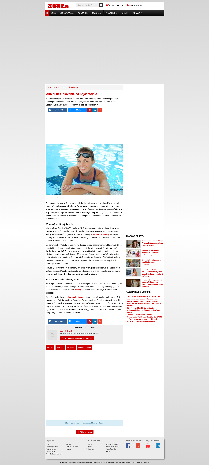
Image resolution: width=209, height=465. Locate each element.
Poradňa (137, 13)
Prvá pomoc (90, 449)
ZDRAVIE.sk (52, 87)
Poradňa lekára (111, 449)
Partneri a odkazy (72, 447)
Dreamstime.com (57, 198)
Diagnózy (89, 447)
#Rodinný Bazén (84, 347)
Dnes (53, 13)
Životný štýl (73, 87)
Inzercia (68, 444)
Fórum (124, 13)
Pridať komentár (85, 432)
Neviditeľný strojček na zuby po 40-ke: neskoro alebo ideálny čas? (150, 253)
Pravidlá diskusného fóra (54, 454)
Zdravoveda (67, 13)
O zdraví (97, 13)
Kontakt (68, 449)
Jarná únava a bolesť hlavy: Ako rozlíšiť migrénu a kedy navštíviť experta (152, 243)
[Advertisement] (104, 33)
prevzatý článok (66, 331)
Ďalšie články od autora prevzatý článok (77, 338)
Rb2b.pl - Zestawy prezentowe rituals (141, 321)
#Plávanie (71, 347)
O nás (48, 444)
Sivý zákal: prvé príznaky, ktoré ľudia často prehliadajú (151, 262)
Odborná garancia (52, 447)
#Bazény (60, 347)
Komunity (83, 13)
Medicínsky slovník (112, 444)
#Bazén (50, 347)
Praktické (111, 13)
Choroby (89, 444)
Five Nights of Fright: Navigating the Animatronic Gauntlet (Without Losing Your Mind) (143, 310)
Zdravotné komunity (112, 447)
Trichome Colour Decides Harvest (139, 315)
